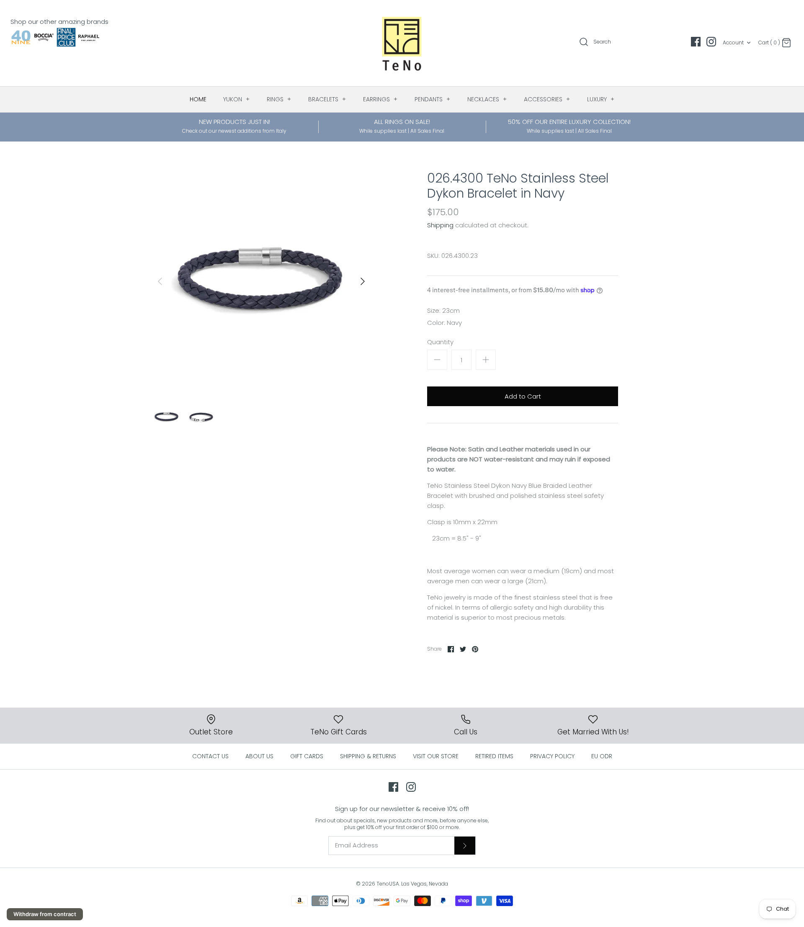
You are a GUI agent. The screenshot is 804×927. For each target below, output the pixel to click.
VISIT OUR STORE (436, 756)
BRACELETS (327, 99)
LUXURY (601, 99)
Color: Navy (444, 322)
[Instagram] (711, 41)
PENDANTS (433, 99)
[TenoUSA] (402, 43)
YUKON (236, 99)
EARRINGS (380, 99)
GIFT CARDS (306, 756)
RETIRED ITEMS (494, 756)
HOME (198, 99)
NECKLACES (487, 99)
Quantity (440, 341)
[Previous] (160, 281)
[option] (261, 281)
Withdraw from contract (44, 914)
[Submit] (464, 845)
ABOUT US (259, 756)
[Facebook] (696, 41)
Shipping (440, 225)
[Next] (362, 281)
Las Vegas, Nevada (424, 883)
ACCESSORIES (547, 99)
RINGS (279, 99)
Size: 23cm (443, 310)
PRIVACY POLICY (552, 756)
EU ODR (601, 756)
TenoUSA (387, 883)
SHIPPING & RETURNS (368, 756)
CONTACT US (210, 756)
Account (733, 42)
